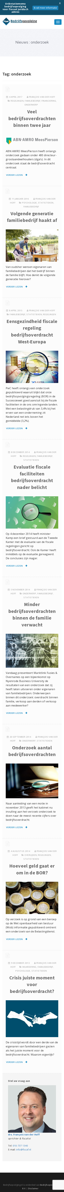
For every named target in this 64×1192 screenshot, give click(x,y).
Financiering (49, 100)
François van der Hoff (42, 96)
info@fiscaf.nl (23, 1149)
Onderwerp (31, 104)
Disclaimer (33, 1188)
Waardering (29, 966)
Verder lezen (14, 174)
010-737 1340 (20, 1145)
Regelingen (17, 100)
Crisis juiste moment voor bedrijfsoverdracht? (32, 984)
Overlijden (30, 855)
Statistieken (45, 202)
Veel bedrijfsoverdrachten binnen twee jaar (32, 118)
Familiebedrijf (32, 100)
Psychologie (29, 202)
